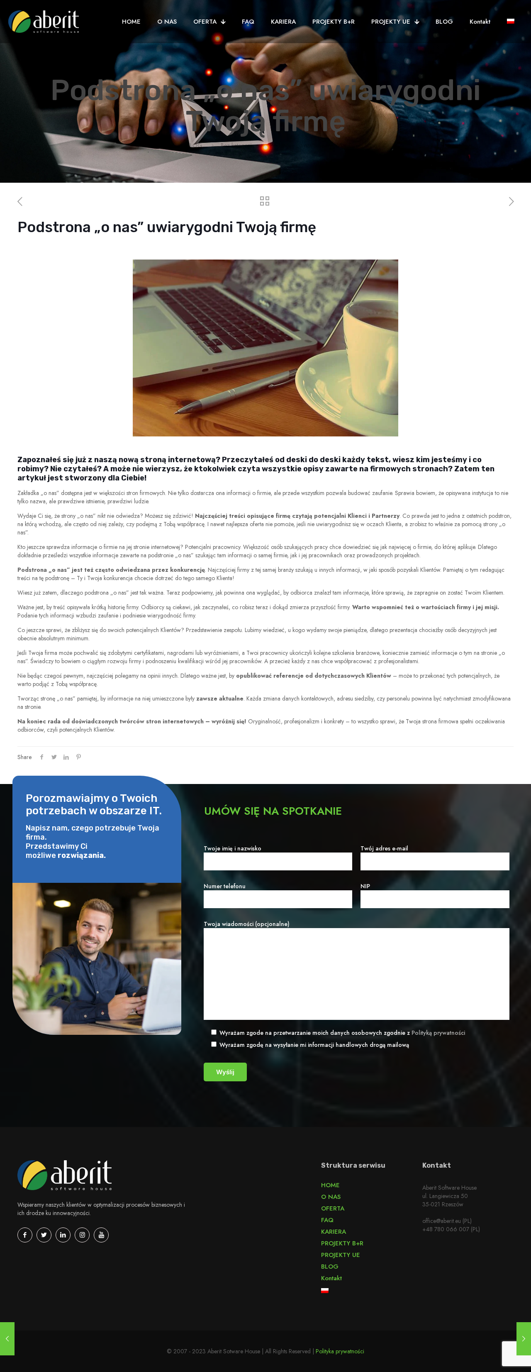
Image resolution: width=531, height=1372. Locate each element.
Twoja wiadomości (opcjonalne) (247, 924)
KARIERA (333, 1231)
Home (161, 145)
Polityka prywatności (340, 1351)
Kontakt (331, 1278)
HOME (330, 1185)
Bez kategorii (236, 145)
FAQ (327, 1220)
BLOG (194, 145)
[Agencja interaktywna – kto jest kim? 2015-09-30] (7, 1338)
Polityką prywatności (438, 1033)
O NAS (331, 1196)
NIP (365, 886)
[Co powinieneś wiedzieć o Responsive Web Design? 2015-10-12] (523, 1338)
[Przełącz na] (511, 22)
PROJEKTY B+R (342, 1243)
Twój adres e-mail (384, 848)
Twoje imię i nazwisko (232, 848)
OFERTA (332, 1208)
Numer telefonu (225, 886)
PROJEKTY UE (340, 1254)
